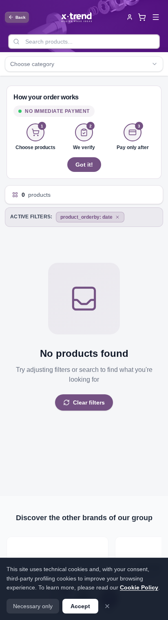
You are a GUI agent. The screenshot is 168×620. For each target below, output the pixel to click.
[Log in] (129, 17)
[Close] (107, 606)
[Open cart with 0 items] (141, 17)
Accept (80, 606)
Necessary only (33, 606)
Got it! (84, 164)
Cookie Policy (139, 587)
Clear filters (89, 402)
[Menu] (155, 17)
